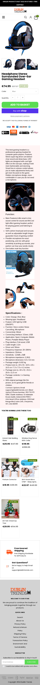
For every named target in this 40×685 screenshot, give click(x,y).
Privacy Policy (20, 624)
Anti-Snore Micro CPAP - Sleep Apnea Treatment (29, 480)
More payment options (20, 116)
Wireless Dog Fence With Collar (29, 439)
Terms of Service (20, 637)
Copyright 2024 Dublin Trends (20, 682)
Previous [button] (4, 64)
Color (4, 91)
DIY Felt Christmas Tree (10, 522)
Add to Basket (20, 104)
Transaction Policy (20, 640)
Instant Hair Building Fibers (10, 439)
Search (20, 617)
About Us (20, 620)
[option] (20, 38)
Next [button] (36, 64)
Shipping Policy (20, 634)
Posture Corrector (9, 479)
